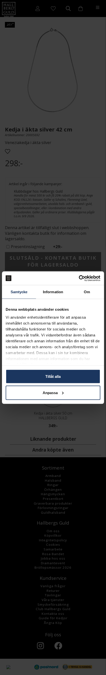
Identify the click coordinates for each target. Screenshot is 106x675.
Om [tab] (87, 292)
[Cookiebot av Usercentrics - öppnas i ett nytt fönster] (78, 278)
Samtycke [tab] (19, 292)
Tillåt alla (53, 376)
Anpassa (50, 392)
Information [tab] (53, 292)
